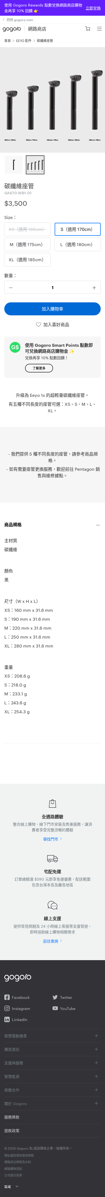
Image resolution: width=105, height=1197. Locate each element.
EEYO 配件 (24, 40)
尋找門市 (50, 839)
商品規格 (13, 524)
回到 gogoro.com (20, 19)
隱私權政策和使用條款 (19, 1155)
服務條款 (11, 1117)
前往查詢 (50, 941)
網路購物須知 (13, 1168)
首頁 (7, 40)
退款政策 (11, 1130)
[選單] (99, 28)
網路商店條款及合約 (17, 1162)
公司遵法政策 (13, 1175)
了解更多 (39, 368)
